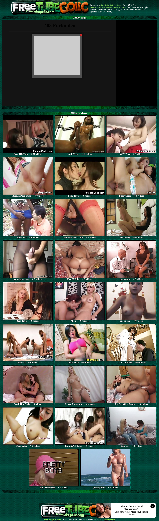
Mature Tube (95, 7)
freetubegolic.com (52, 520)
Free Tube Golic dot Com (111, 5)
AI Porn (122, 7)
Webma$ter (109, 520)
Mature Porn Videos (110, 7)
